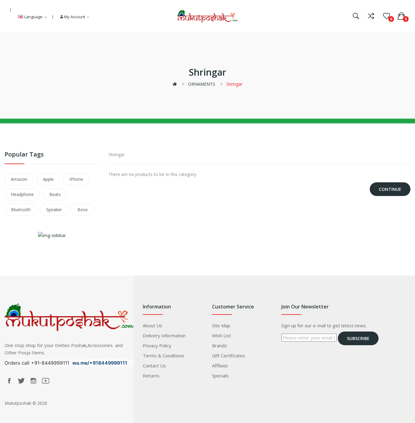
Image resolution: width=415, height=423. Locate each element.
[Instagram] (33, 380)
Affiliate (220, 366)
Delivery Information (164, 335)
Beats (55, 194)
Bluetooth (21, 209)
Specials (220, 376)
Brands (219, 345)
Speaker (54, 209)
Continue (390, 189)
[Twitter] (21, 380)
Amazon (19, 179)
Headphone (22, 194)
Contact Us (154, 366)
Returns (151, 376)
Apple (48, 179)
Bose (82, 209)
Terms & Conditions (163, 355)
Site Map (221, 325)
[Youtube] (45, 380)
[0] (386, 16)
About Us (152, 325)
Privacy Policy (157, 345)
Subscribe (358, 338)
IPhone (76, 179)
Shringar (234, 84)
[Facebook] (9, 380)
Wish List (221, 335)
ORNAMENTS (201, 84)
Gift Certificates (228, 355)
